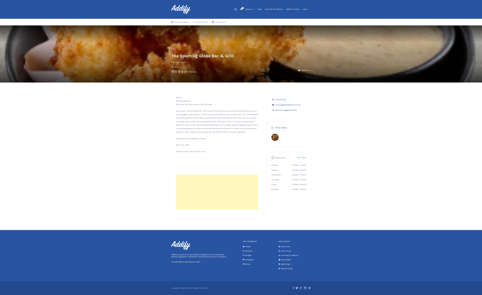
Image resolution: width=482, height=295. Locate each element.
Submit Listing (287, 268)
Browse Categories (181, 22)
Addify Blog (285, 264)
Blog (259, 9)
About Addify (286, 260)
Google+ (248, 255)
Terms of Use (286, 251)
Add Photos (306, 70)
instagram (305, 287)
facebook (293, 287)
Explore (249, 9)
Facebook (248, 251)
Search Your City (201, 22)
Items (241, 9)
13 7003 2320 (280, 100)
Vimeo (247, 264)
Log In (305, 9)
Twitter (248, 247)
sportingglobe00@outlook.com (288, 105)
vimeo (309, 287)
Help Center (285, 247)
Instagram (249, 260)
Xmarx (197, 262)
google (301, 287)
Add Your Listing (292, 9)
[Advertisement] (217, 192)
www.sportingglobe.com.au (286, 110)
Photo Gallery (281, 127)
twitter (296, 287)
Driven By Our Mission (274, 9)
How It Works (220, 22)
